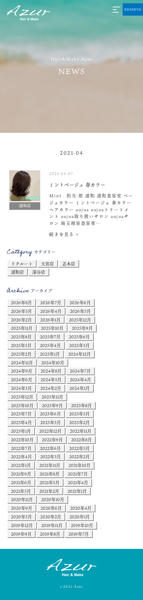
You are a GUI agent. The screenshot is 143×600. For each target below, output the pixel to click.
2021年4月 (78, 482)
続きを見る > (64, 234)
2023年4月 (21, 422)
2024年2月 (50, 388)
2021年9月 (21, 474)
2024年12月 (79, 354)
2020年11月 (22, 499)
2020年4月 (80, 508)
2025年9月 (82, 328)
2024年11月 (22, 362)
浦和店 (17, 272)
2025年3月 (79, 345)
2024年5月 (51, 379)
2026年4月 (51, 311)
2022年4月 (21, 456)
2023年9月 (52, 405)
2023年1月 (21, 431)
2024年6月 (21, 379)
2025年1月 (50, 354)
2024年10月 (52, 362)
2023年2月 (79, 422)
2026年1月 (50, 319)
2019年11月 (52, 525)
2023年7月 (21, 413)
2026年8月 (21, 302)
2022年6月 (50, 448)
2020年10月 (52, 499)
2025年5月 (21, 345)
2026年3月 (80, 311)
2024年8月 (51, 371)
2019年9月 (21, 534)
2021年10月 (79, 465)
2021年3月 (21, 491)
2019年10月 (82, 525)
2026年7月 (50, 302)
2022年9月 (52, 439)
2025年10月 (52, 328)
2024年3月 (21, 388)
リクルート (22, 263)
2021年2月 (49, 491)
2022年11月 (80, 431)
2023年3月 (50, 422)
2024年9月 (21, 371)
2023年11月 (52, 396)
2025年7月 (50, 336)
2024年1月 (80, 388)
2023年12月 (22, 396)
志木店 (68, 263)
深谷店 (38, 272)
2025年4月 (50, 345)
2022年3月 (50, 456)
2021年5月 (50, 482)
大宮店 (47, 263)
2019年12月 (22, 525)
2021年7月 (78, 474)
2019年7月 (79, 534)
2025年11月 (22, 328)
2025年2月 (21, 354)
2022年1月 (21, 465)
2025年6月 (79, 336)
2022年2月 (79, 456)
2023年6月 (50, 413)
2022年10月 (22, 439)
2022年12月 (50, 431)
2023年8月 (81, 405)
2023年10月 (22, 405)
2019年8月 (50, 534)
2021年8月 (50, 474)
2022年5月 (79, 448)
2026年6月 (80, 302)
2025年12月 (80, 319)
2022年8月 (81, 439)
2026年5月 (21, 311)
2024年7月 (80, 371)
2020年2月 (50, 516)
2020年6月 (51, 508)
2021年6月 (21, 482)
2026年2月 (21, 319)
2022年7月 (21, 448)
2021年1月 (77, 491)
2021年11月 (49, 465)
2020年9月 (21, 508)
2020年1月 (80, 516)
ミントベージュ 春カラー (77, 184)
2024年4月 (80, 379)
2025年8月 (21, 336)
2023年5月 (79, 413)
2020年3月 (21, 516)
